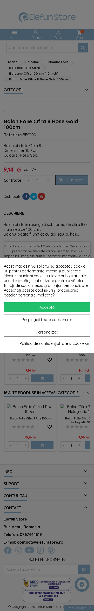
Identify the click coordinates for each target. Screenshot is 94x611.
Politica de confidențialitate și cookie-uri (55, 343)
